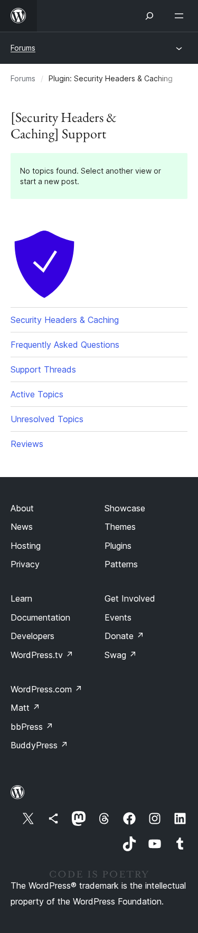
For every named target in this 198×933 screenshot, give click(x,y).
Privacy (25, 564)
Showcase (125, 508)
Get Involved (130, 598)
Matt (25, 707)
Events (118, 617)
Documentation (40, 617)
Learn (21, 598)
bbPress (32, 726)
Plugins (118, 545)
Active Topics (37, 394)
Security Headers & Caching (65, 320)
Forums (23, 47)
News (22, 526)
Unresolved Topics (47, 419)
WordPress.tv (42, 655)
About (22, 508)
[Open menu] (181, 16)
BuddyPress (39, 745)
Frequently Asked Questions (65, 344)
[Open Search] (149, 16)
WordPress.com (46, 689)
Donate (124, 636)
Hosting (26, 545)
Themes (120, 526)
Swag (121, 655)
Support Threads (43, 369)
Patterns (121, 564)
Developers (32, 636)
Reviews (27, 444)
